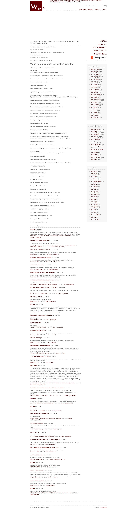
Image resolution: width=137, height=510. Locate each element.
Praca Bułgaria (94, 204)
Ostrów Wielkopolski (53, 459)
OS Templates (104, 507)
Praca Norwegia (94, 178)
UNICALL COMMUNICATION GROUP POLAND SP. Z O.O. (44, 395)
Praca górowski (94, 114)
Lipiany (47, 312)
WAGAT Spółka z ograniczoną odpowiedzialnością (42, 436)
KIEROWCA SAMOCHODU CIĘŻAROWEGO (40, 257)
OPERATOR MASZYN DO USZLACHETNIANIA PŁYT (43, 272)
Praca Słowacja (94, 192)
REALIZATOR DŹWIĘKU (36, 338)
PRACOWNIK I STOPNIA (36, 296)
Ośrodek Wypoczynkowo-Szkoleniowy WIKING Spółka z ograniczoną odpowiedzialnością (51, 492)
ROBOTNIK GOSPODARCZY (37, 470)
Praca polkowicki (94, 81)
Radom (54, 327)
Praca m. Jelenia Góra (96, 99)
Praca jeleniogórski (95, 104)
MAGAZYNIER (33, 365)
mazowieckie (38, 237)
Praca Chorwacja (94, 206)
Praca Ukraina (94, 211)
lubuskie (56, 269)
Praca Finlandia (94, 194)
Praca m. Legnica (95, 79)
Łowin (57, 293)
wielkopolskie (71, 284)
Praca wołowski (94, 105)
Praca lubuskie (94, 156)
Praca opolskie (94, 154)
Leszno (65, 284)
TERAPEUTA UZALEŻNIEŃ (36, 455)
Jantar (31, 494)
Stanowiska (100, 54)
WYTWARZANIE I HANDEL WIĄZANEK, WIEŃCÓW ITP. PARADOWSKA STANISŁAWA (51, 235)
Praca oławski (94, 87)
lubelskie (58, 261)
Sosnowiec (58, 353)
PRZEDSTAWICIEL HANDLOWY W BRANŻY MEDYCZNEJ (44, 447)
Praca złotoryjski (94, 96)
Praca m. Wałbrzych (76, 0)
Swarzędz (63, 403)
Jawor (47, 485)
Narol (47, 301)
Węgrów (62, 436)
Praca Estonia (94, 201)
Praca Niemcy (94, 173)
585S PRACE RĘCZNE (35, 322)
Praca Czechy (94, 176)
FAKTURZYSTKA (34, 432)
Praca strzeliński (94, 117)
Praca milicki (94, 109)
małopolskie (56, 254)
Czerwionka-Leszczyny (35, 384)
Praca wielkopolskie (95, 134)
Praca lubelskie (94, 152)
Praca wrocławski (95, 74)
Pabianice (55, 429)
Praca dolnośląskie (95, 132)
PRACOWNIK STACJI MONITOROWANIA (40, 345)
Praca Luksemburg (95, 214)
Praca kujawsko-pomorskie (97, 139)
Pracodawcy (100, 50)
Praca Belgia (94, 183)
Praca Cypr (93, 209)
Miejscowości (100, 47)
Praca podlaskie (94, 159)
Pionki (46, 444)
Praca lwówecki (94, 102)
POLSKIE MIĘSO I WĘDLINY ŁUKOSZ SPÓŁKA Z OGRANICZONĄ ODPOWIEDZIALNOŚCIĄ (52, 383)
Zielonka (32, 237)
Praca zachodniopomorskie (97, 146)
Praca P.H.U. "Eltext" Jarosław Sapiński (71, 1)
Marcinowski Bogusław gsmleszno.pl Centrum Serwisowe (43, 284)
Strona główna (53, 0)
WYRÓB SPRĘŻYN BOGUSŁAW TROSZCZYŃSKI (42, 403)
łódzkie (60, 429)
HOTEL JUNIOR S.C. (35, 466)
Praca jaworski (94, 107)
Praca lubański (94, 97)
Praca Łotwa (93, 216)
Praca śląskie (94, 131)
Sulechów (51, 269)
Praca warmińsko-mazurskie (97, 149)
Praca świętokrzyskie (96, 157)
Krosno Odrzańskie (50, 277)
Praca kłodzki (94, 77)
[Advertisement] (68, 25)
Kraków (49, 466)
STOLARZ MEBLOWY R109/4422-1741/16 (40, 240)
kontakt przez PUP (34, 254)
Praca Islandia (94, 217)
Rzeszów (67, 395)
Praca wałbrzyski (95, 115)
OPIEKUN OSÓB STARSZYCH (37, 330)
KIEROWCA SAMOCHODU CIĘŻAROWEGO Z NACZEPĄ (43, 287)
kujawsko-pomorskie (59, 246)
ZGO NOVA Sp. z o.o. (35, 477)
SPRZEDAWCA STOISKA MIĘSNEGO (39, 356)
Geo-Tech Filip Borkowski (36, 269)
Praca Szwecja (94, 184)
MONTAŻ (32, 229)
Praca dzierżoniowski (95, 94)
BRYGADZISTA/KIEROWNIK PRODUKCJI (40, 413)
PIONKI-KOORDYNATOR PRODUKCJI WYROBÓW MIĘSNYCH (45, 439)
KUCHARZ (32, 304)
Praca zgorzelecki (95, 89)
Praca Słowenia (94, 207)
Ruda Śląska (49, 319)
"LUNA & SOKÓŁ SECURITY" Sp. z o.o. (39, 353)
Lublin (47, 362)
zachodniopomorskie (54, 312)
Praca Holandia (94, 174)
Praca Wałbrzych (86, 0)
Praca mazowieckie (95, 129)
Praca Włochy (94, 196)
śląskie (54, 319)
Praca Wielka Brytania (96, 181)
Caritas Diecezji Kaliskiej (36, 459)
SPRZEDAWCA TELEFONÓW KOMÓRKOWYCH (41, 280)
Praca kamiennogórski (96, 100)
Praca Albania (94, 212)
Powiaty (102, 44)
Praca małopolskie (95, 137)
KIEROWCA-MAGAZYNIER (36, 423)
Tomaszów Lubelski (50, 261)
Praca (103, 41)
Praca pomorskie (94, 136)
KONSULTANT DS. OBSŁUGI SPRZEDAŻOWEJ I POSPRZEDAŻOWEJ (47, 388)
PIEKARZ (32, 406)
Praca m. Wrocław (95, 69)
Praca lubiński (94, 73)
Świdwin (70, 418)
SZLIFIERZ (33, 398)
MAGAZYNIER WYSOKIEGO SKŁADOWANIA (41, 315)
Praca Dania (93, 197)
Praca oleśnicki (94, 84)
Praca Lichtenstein (95, 219)
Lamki (47, 342)
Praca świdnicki (94, 71)
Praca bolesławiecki (95, 76)
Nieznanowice (49, 254)
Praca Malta (93, 199)
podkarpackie (52, 301)
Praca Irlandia (94, 189)
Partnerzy (104, 9)
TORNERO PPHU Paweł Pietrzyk (38, 327)
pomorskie (36, 494)
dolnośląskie (68, 0)
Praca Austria (94, 179)
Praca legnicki (94, 112)
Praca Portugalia (94, 202)
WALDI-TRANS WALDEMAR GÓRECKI (39, 293)
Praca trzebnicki (94, 92)
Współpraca (97, 9)
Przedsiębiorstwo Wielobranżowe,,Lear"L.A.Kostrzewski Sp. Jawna (45, 418)
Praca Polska (61, 0)
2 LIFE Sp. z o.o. (34, 444)
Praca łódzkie (94, 142)
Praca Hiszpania (94, 191)
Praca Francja (94, 186)
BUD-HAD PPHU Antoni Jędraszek (38, 429)
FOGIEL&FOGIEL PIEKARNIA (37, 410)
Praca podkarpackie (95, 144)
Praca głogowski (94, 82)
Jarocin (49, 477)
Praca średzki (94, 110)
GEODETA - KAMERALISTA (37, 265)
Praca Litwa (93, 188)
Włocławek (51, 246)
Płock (47, 334)
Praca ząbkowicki (95, 91)
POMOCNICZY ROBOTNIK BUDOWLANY (40, 250)
